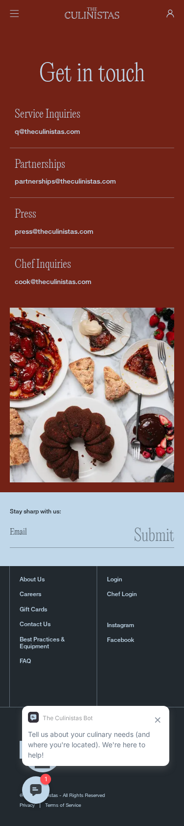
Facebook (120, 639)
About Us (32, 579)
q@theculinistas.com (47, 131)
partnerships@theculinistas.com (65, 181)
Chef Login (122, 594)
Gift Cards (33, 609)
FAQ (25, 661)
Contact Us (35, 624)
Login (114, 579)
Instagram (120, 625)
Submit (154, 536)
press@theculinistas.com (54, 231)
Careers (30, 594)
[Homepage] (92, 13)
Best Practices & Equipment (42, 643)
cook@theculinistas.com (53, 281)
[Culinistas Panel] (170, 13)
